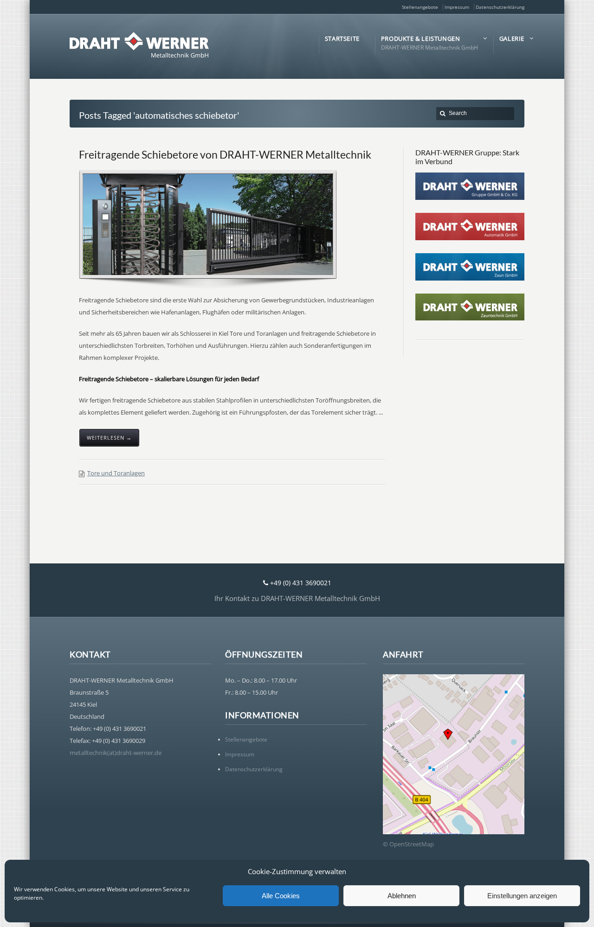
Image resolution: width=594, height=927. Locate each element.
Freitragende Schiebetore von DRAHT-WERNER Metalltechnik (225, 154)
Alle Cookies (281, 896)
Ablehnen (401, 896)
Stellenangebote (420, 7)
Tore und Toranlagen (116, 473)
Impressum (457, 7)
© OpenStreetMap (408, 844)
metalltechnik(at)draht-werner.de (115, 752)
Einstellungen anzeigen (522, 896)
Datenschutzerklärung (500, 7)
